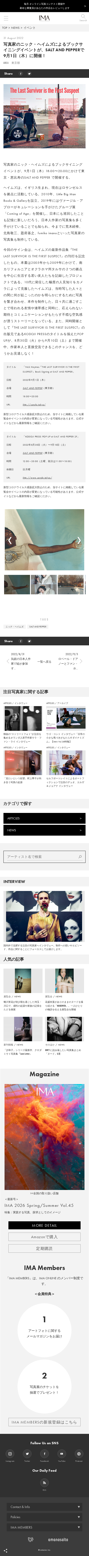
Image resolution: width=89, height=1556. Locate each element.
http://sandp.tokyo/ (34, 404)
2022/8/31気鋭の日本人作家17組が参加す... (21, 661)
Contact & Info (20, 1507)
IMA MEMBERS (21, 1527)
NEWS (15, 28)
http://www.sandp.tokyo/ (37, 477)
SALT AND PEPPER (32, 388)
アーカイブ (62, 703)
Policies (15, 1517)
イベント (30, 28)
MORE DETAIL (44, 1225)
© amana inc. (44, 1550)
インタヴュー (20, 703)
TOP (4, 28)
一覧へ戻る (44, 662)
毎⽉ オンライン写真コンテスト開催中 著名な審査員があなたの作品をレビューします (45, 6)
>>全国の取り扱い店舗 (44, 1193)
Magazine (44, 1074)
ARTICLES (7, 703)
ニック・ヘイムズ (14, 626)
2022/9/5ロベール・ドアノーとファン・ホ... (68, 661)
